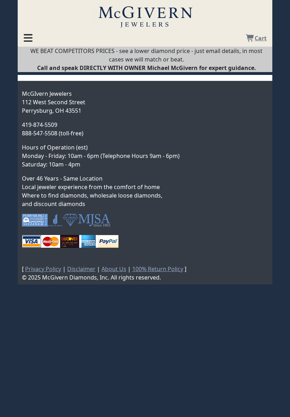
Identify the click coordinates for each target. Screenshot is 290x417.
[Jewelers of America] (55, 220)
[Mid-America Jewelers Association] (70, 220)
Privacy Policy (43, 269)
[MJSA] (94, 220)
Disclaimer (81, 269)
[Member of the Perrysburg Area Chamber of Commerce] (35, 220)
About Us (114, 269)
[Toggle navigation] (28, 36)
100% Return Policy (157, 269)
